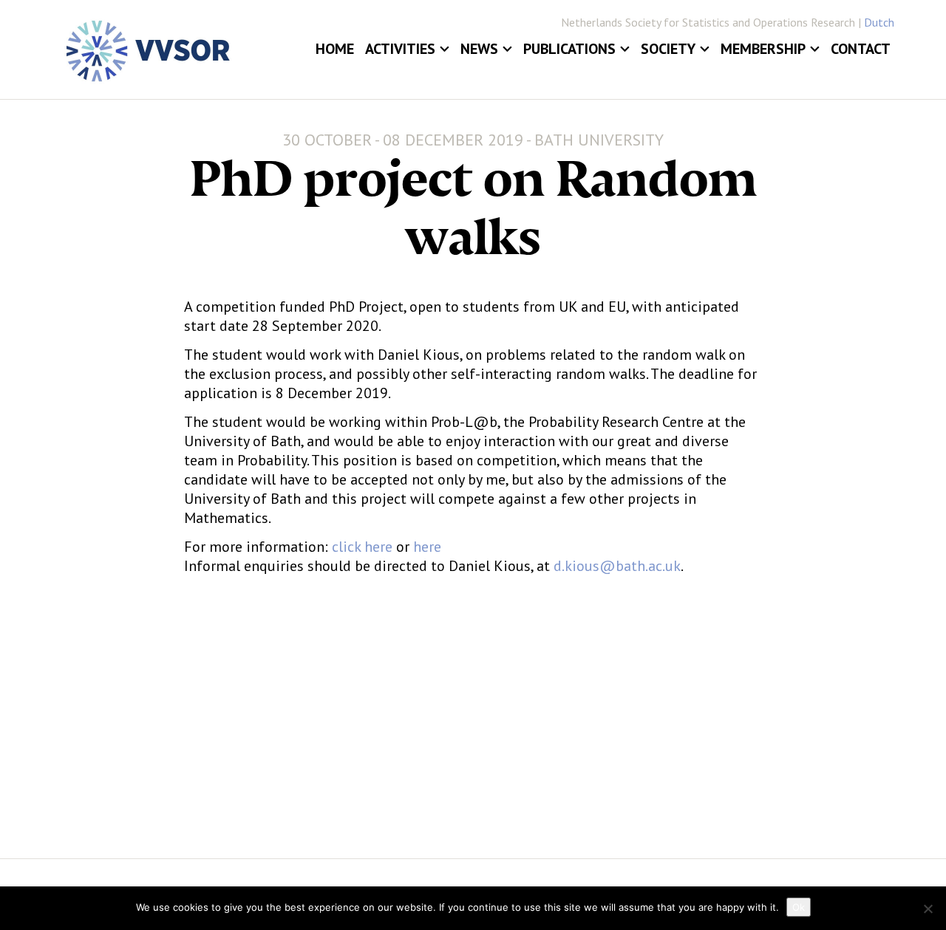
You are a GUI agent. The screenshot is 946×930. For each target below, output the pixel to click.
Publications (569, 48)
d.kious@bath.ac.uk (617, 565)
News (479, 48)
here (425, 546)
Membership (763, 48)
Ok (798, 907)
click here (362, 546)
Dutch (879, 22)
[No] (927, 908)
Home (335, 48)
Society (668, 48)
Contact (861, 48)
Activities (400, 48)
